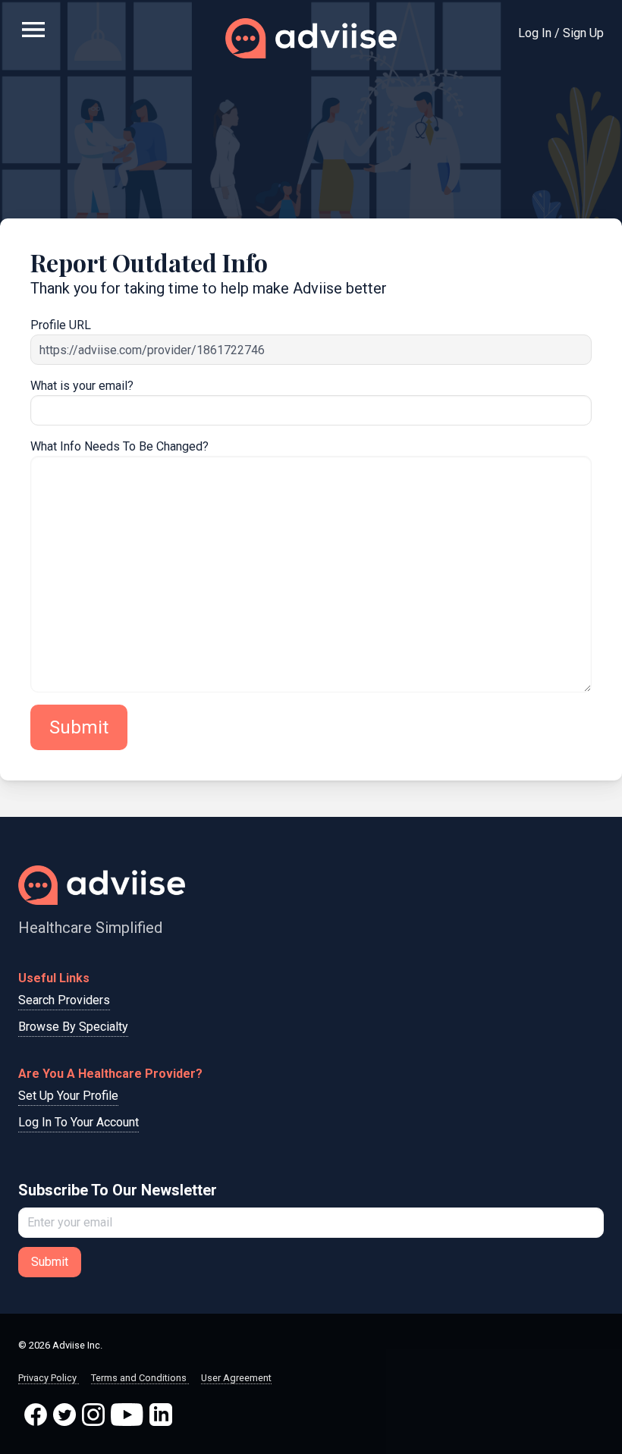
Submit (78, 727)
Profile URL (60, 325)
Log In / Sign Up (561, 33)
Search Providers (64, 1000)
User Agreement (236, 1377)
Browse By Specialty (73, 1026)
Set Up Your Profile (68, 1095)
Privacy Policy (48, 1377)
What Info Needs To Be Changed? (119, 446)
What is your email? (82, 385)
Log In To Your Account (78, 1122)
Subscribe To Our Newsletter (117, 1190)
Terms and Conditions (140, 1377)
